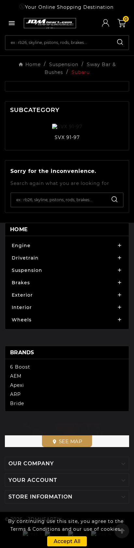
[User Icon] (109, 23)
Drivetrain (25, 258)
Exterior (22, 295)
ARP (15, 394)
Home (19, 229)
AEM (15, 376)
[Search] (120, 42)
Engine (21, 245)
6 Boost (20, 367)
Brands (22, 352)
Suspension (27, 270)
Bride (17, 403)
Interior (22, 307)
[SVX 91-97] (67, 126)
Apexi (17, 385)
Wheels (22, 320)
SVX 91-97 (67, 137)
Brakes (21, 283)
